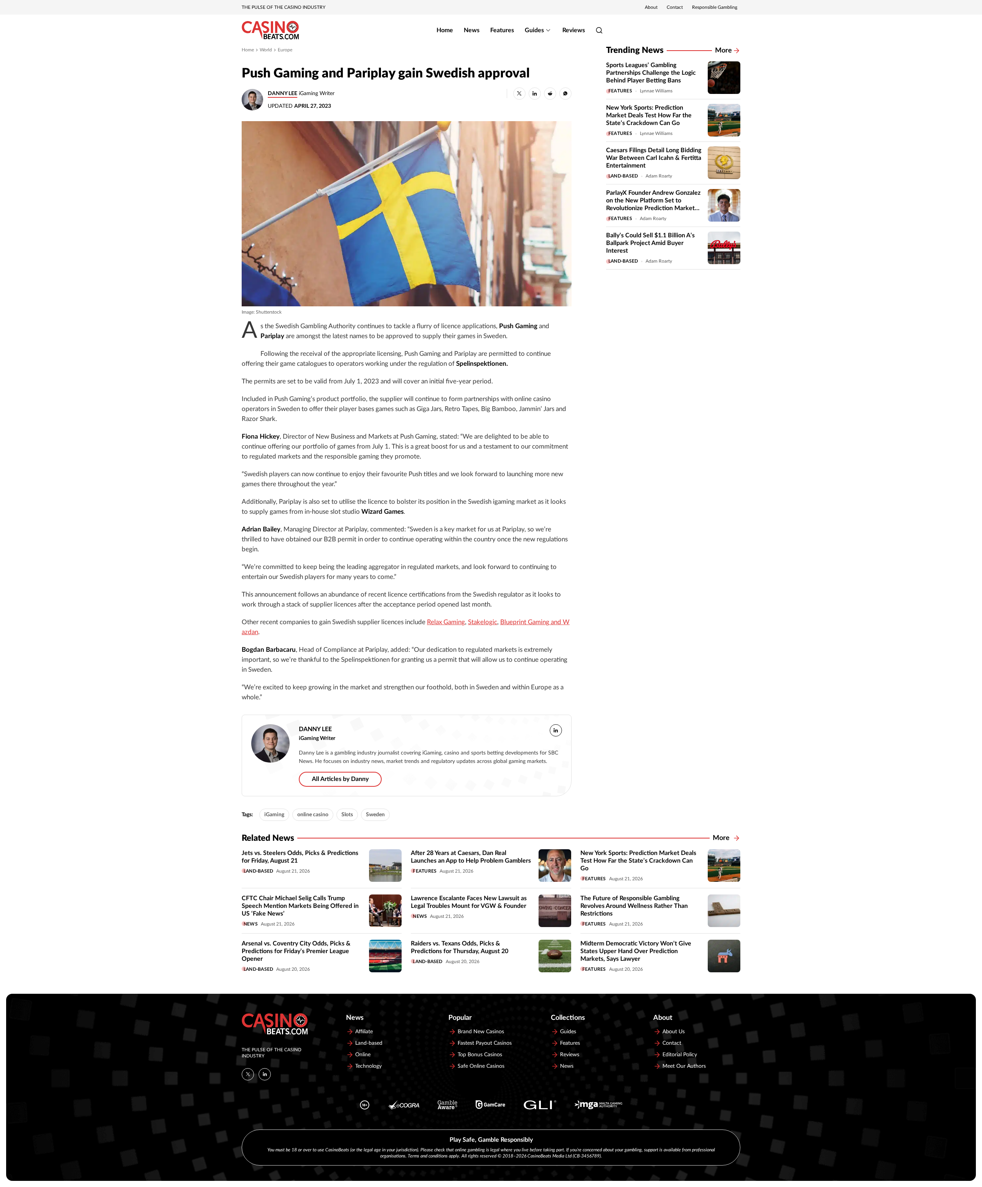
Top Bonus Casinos (480, 1054)
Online (363, 1054)
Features (502, 30)
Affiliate (364, 1031)
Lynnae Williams (656, 91)
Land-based (623, 176)
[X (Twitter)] (248, 1074)
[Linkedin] (265, 1074)
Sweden (375, 814)
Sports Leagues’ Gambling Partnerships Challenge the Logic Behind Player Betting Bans (651, 73)
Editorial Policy (679, 1054)
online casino (312, 814)
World (266, 50)
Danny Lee (282, 93)
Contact (675, 7)
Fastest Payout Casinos (485, 1043)
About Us (673, 1031)
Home (445, 30)
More (723, 50)
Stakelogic (482, 622)
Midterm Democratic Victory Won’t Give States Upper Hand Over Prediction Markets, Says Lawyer (635, 951)
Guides (534, 30)
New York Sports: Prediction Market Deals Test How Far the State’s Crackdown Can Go (649, 115)
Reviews (573, 30)
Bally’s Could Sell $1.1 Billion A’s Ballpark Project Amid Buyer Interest (650, 243)
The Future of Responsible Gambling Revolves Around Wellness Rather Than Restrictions (634, 906)
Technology (368, 1066)
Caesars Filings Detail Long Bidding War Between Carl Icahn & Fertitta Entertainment (653, 158)
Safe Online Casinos (481, 1066)
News (471, 30)
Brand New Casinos (481, 1031)
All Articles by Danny (340, 779)
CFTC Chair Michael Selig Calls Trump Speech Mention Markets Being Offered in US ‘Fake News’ (300, 906)
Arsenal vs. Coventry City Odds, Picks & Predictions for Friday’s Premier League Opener (296, 951)
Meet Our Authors (684, 1066)
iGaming (274, 814)
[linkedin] (556, 730)
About (651, 7)
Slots (347, 814)
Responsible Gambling (714, 7)
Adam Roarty (659, 176)
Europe (285, 50)
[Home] (270, 30)
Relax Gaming (446, 622)
